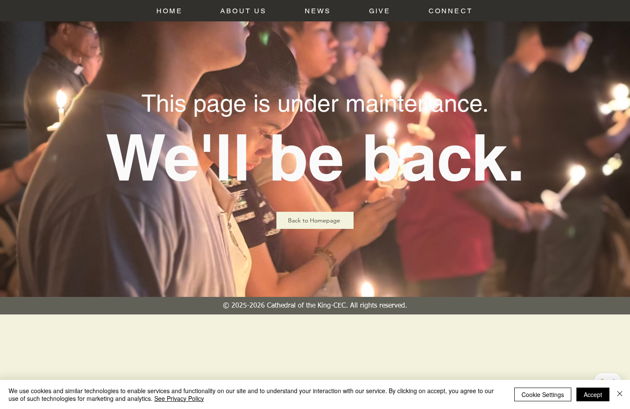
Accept (593, 394)
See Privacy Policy (179, 398)
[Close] (620, 394)
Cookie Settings (543, 394)
